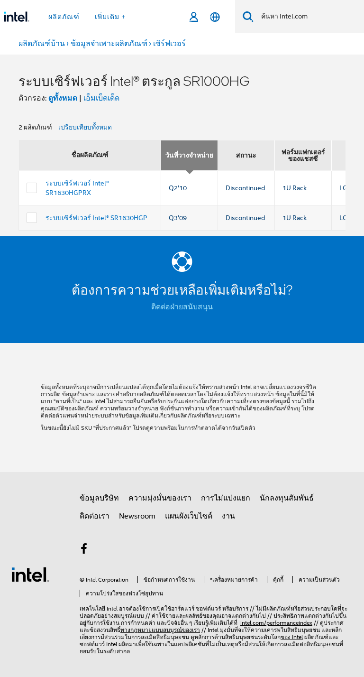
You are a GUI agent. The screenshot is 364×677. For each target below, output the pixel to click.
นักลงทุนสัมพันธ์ (287, 498)
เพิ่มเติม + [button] (110, 16)
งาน (228, 516)
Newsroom (137, 516)
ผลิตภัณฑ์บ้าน (41, 43)
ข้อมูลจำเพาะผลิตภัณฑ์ (109, 43)
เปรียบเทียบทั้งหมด (85, 127)
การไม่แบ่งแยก (225, 498)
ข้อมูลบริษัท (99, 498)
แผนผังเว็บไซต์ (188, 516)
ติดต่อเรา (94, 516)
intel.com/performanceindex (276, 622)
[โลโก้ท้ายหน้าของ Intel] (30, 574)
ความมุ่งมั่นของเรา (159, 498)
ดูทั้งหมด (62, 98)
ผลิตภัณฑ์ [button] (64, 16)
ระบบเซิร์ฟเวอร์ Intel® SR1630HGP (96, 217)
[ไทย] (215, 16)
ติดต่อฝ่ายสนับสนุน (182, 307)
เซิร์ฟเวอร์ (169, 43)
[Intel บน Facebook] (84, 550)
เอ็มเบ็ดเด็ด (101, 98)
